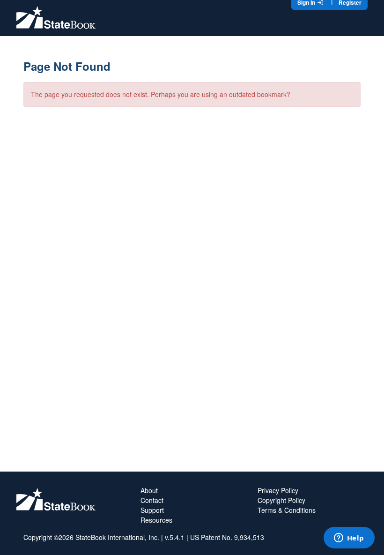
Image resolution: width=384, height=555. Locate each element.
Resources (156, 520)
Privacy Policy (278, 490)
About (149, 490)
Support (152, 510)
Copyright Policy (281, 500)
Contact (151, 500)
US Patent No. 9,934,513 (227, 537)
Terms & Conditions (287, 510)
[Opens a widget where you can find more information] (349, 538)
